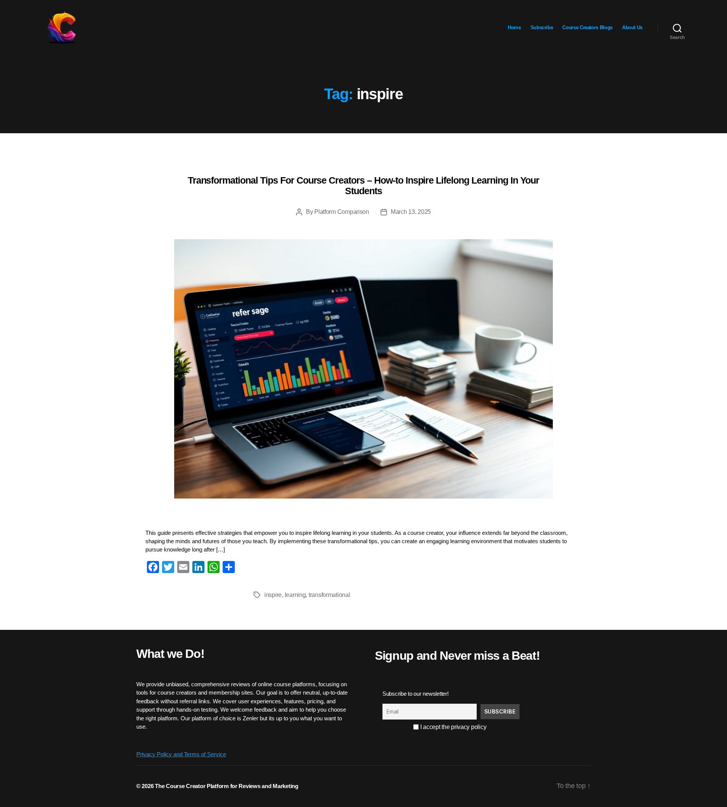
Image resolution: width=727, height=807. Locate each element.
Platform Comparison (341, 212)
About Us (632, 27)
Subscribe (541, 27)
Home (514, 27)
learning (295, 595)
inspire (273, 595)
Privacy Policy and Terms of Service (181, 754)
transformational (329, 595)
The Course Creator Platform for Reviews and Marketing (226, 786)
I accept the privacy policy (452, 727)
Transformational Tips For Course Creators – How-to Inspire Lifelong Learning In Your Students (364, 185)
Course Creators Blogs (587, 27)
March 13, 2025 (411, 212)
